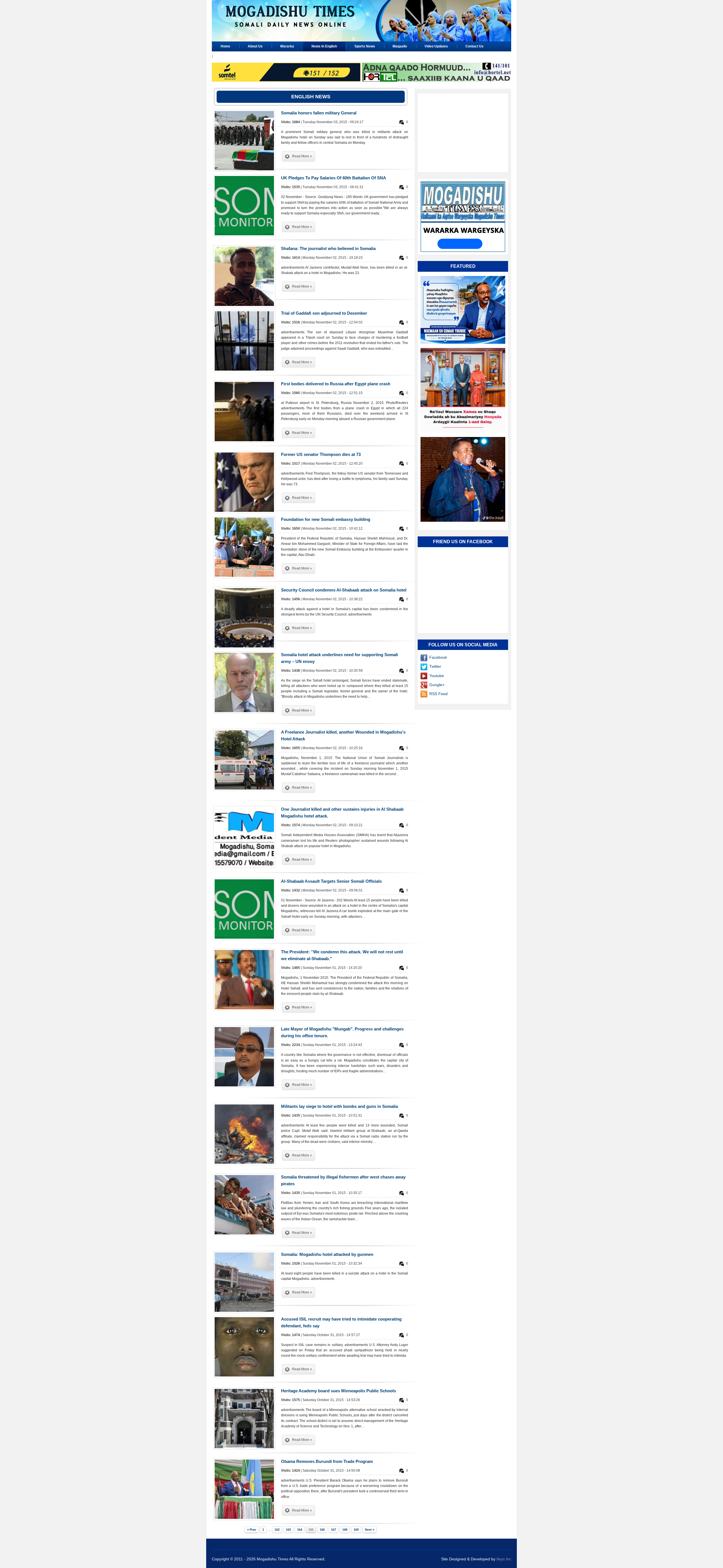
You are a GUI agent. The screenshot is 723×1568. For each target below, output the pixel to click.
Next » (369, 1529)
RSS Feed (438, 693)
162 (277, 1529)
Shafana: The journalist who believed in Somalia (328, 248)
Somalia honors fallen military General (318, 112)
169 (356, 1529)
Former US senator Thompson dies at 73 (321, 454)
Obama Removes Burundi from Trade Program (327, 1461)
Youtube (436, 675)
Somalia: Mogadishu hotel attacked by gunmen (327, 1254)
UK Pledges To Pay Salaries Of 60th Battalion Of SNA (333, 177)
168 (344, 1529)
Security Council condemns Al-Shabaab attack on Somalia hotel (343, 590)
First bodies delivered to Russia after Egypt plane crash (335, 383)
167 (333, 1529)
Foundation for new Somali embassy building (325, 519)
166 (322, 1529)
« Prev (251, 1529)
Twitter (435, 666)
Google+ (437, 684)
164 (299, 1529)
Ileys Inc (503, 1559)
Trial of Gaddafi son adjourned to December (324, 313)
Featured (463, 266)
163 (288, 1529)
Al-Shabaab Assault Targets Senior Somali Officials (331, 881)
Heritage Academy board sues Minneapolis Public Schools (338, 1390)
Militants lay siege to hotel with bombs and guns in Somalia (339, 1106)
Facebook (438, 657)
